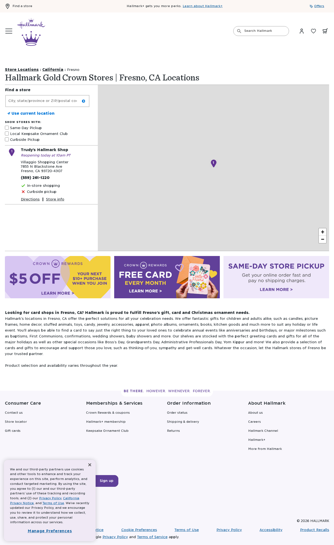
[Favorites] (313, 31)
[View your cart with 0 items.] (325, 31)
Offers (319, 6)
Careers (254, 421)
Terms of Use (187, 530)
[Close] (89, 465)
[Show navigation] (9, 31)
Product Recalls (314, 530)
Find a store (22, 6)
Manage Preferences (50, 531)
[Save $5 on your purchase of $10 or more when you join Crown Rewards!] (58, 278)
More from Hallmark (265, 449)
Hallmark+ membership (106, 421)
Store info (55, 199)
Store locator (16, 421)
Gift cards (13, 431)
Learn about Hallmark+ (203, 6)
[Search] (239, 31)
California (52, 70)
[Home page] (31, 31)
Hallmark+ (256, 440)
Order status (177, 412)
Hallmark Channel (263, 431)
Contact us (14, 412)
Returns (173, 431)
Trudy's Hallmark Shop (44, 150)
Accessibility (271, 530)
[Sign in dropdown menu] (302, 31)
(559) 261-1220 (35, 178)
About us (255, 412)
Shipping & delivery (183, 421)
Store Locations (22, 70)
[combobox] (261, 31)
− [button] (322, 239)
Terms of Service (152, 537)
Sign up (106, 481)
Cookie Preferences (139, 530)
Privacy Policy (229, 530)
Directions (30, 199)
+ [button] (322, 232)
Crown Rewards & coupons (108, 412)
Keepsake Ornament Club (107, 431)
